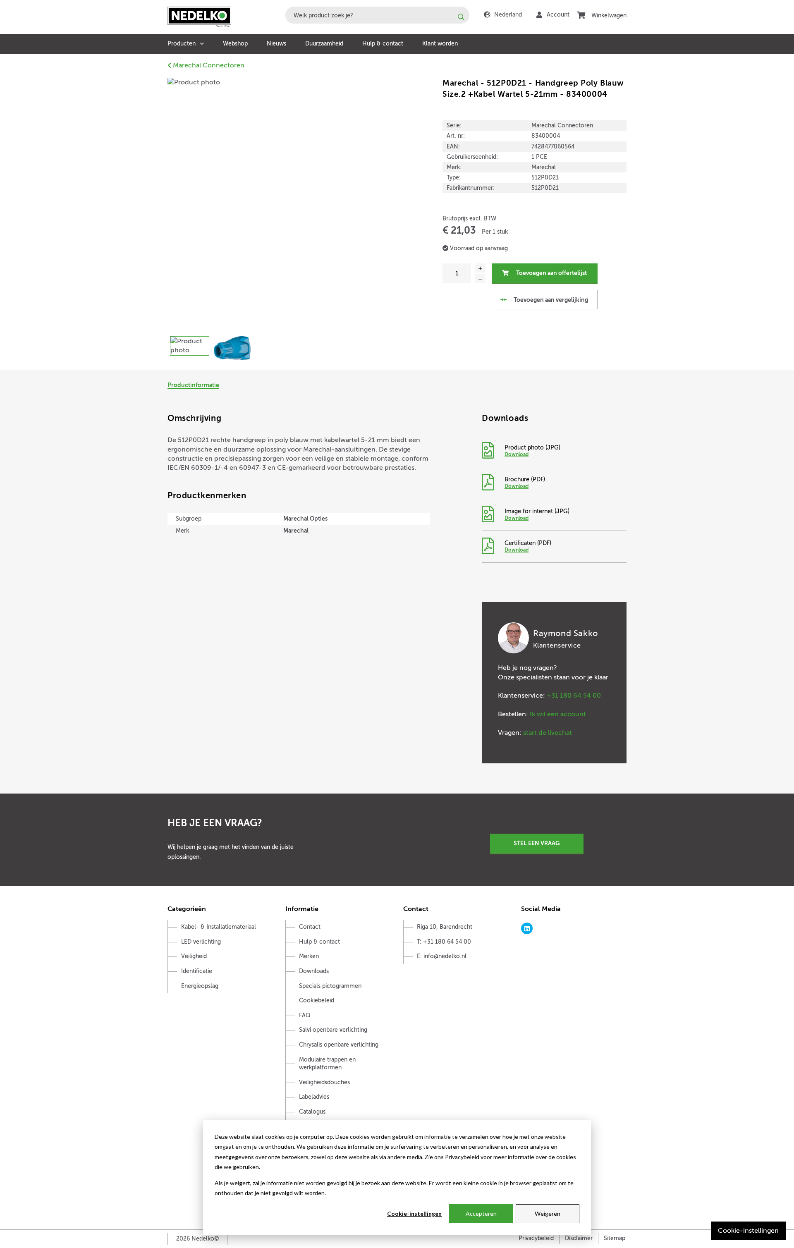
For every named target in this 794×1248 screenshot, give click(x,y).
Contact (309, 927)
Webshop (235, 44)
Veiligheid (194, 956)
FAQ (305, 1015)
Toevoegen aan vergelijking (550, 299)
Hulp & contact (382, 44)
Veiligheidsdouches (324, 1082)
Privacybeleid (536, 1238)
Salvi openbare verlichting (333, 1030)
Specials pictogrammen (330, 986)
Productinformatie (193, 385)
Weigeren (547, 1213)
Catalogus (312, 1112)
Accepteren (481, 1213)
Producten (181, 44)
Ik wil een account (558, 714)
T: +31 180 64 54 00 (444, 942)
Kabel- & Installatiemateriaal (218, 927)
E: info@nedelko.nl (441, 956)
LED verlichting (201, 942)
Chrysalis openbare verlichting (338, 1045)
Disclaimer (579, 1238)
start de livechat (547, 732)
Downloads (314, 971)
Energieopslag (199, 986)
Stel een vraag (537, 843)
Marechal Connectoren (207, 65)
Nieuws (276, 44)
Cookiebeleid (316, 1000)
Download (517, 454)
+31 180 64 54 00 (574, 695)
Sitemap (614, 1238)
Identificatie (196, 971)
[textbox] (377, 15)
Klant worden (440, 44)
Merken (309, 956)
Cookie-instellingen (414, 1213)
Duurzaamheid (324, 44)
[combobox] (377, 15)
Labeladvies (314, 1097)
